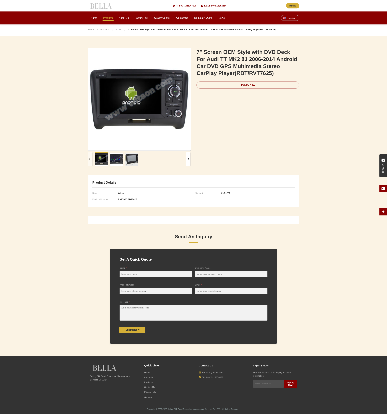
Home (94, 18)
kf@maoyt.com (218, 6)
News (221, 18)
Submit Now (132, 330)
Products (108, 18)
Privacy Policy (150, 392)
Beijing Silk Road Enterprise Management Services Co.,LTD (193, 409)
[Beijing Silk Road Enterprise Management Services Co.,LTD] (101, 6)
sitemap (148, 397)
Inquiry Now (248, 85)
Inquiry (292, 6)
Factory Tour (141, 18)
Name (123, 268)
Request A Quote (203, 18)
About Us (124, 18)
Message (124, 302)
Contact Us (182, 18)
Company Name (203, 268)
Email (198, 285)
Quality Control (162, 18)
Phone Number (126, 285)
